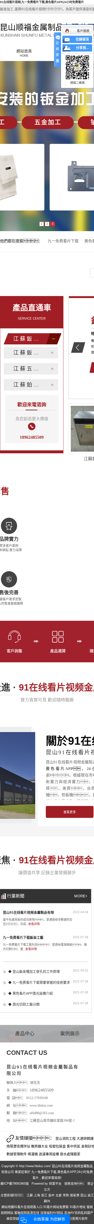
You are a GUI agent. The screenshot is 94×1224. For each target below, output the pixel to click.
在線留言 (82, 39)
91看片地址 (78, 1207)
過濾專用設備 (49, 1154)
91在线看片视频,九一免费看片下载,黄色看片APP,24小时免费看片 (42, 2)
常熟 (66, 1195)
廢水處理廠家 (70, 1154)
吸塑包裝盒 (58, 1146)
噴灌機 (33, 1154)
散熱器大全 (40, 1146)
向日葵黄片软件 (77, 1218)
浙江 (44, 1195)
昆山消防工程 (66, 1138)
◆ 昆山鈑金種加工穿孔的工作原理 (34, 971)
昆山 (83, 1195)
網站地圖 (7, 1207)
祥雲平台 (55, 1183)
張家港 (75, 1195)
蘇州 (47, 1201)
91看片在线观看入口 (28, 1207)
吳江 (90, 1195)
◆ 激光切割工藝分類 (24, 1004)
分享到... (82, 48)
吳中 (51, 1195)
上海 (37, 1195)
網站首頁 (24, 53)
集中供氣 (74, 1146)
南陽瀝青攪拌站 (19, 1146)
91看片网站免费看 (56, 1207)
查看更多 (69, 812)
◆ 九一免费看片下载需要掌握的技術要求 (39, 982)
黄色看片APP (66, 1172)
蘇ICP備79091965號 (14, 1183)
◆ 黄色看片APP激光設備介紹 (30, 993)
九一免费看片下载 (63, 241)
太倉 (59, 1195)
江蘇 (30, 1195)
